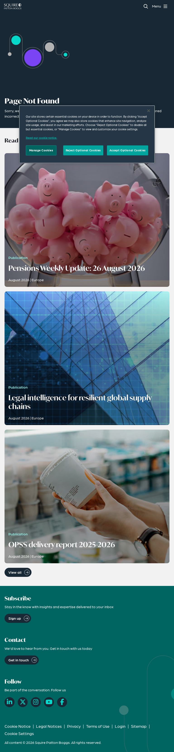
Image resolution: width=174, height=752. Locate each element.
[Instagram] (36, 702)
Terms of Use (97, 726)
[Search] (145, 6)
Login (120, 726)
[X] (23, 702)
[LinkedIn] (9, 702)
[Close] (149, 111)
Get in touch (18, 660)
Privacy (74, 726)
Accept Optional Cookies (127, 150)
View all (15, 572)
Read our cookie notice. (41, 137)
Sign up (14, 618)
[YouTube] (49, 702)
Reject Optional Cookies (83, 150)
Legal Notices (49, 726)
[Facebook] (62, 702)
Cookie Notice (18, 726)
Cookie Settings (19, 733)
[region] (87, 134)
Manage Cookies (41, 150)
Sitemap (139, 726)
